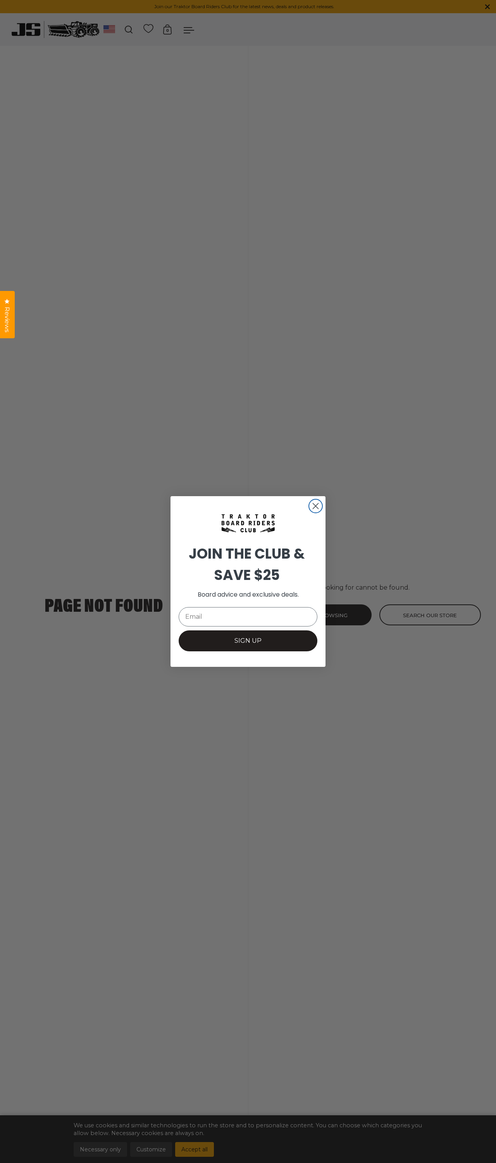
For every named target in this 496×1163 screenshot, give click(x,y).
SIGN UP (248, 640)
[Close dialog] (315, 506)
